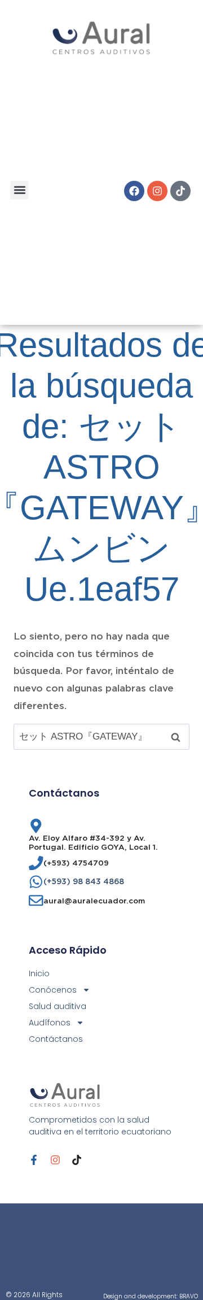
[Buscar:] (101, 736)
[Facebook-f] (34, 1160)
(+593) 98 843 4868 (83, 881)
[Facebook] (134, 191)
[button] (19, 190)
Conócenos (53, 989)
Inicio (39, 973)
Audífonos (49, 1022)
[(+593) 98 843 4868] (36, 882)
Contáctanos (56, 1039)
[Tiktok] (180, 191)
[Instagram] (157, 191)
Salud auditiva (57, 1006)
